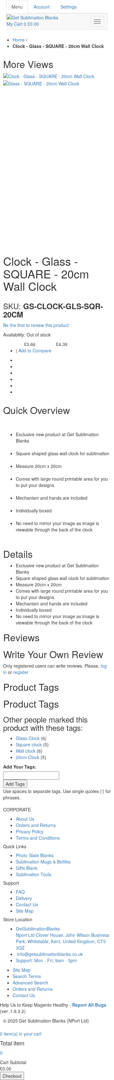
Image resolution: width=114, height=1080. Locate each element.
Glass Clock (28, 738)
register (20, 672)
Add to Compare (34, 350)
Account (42, 6)
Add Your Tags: (19, 766)
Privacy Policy (29, 831)
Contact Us (27, 904)
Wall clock (25, 751)
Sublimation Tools (33, 874)
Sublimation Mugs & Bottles (43, 861)
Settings (68, 6)
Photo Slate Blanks (35, 855)
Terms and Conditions (38, 838)
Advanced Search (30, 982)
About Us (25, 819)
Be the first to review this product (36, 325)
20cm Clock (27, 757)
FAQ (20, 892)
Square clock (29, 744)
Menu (17, 6)
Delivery (24, 898)
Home (19, 40)
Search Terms (27, 976)
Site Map (25, 911)
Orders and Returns (36, 825)
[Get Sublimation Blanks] (32, 17)
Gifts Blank (26, 868)
